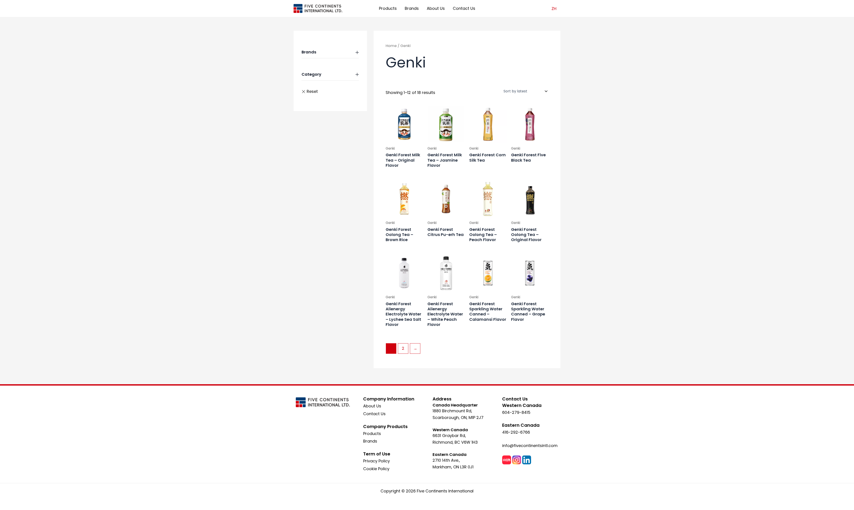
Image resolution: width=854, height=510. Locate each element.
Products (388, 8)
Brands (412, 8)
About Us (436, 8)
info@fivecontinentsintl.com (530, 445)
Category (311, 74)
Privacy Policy (376, 461)
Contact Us (464, 8)
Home (391, 45)
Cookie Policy (376, 468)
